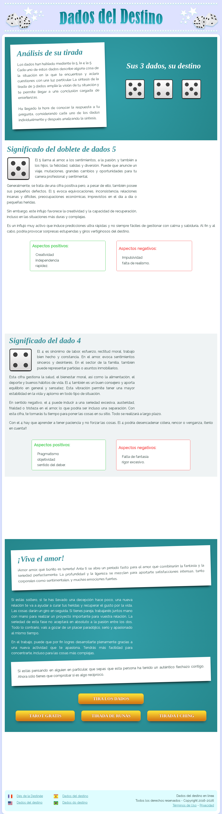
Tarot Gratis (45, 715)
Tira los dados (111, 698)
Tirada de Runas (111, 715)
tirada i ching (176, 715)
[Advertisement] (178, 187)
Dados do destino (75, 802)
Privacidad (207, 805)
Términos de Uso (185, 805)
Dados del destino (75, 796)
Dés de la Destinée (30, 796)
